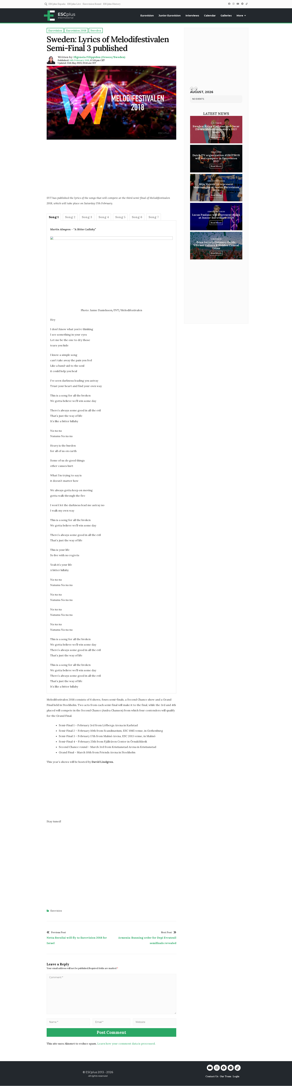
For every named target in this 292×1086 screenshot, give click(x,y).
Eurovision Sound (92, 4)
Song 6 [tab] (137, 217)
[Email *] (111, 1022)
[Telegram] (242, 3)
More (240, 15)
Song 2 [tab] (70, 217)
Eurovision (147, 15)
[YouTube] (237, 3)
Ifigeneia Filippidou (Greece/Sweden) (99, 57)
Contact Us (211, 1076)
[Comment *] (111, 1013)
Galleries (226, 15)
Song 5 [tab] (120, 217)
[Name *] (68, 1022)
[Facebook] (229, 3)
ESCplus (91, 1072)
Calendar (210, 15)
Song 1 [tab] (54, 217)
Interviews (192, 15)
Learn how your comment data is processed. (126, 1043)
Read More (216, 137)
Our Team (225, 1076)
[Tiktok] (238, 1068)
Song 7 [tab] (154, 217)
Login (236, 1076)
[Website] (154, 1022)
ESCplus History (111, 4)
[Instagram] (233, 3)
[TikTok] (247, 3)
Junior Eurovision (170, 15)
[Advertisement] (111, 168)
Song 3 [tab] (87, 217)
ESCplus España (56, 4)
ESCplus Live (74, 4)
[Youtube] (210, 1068)
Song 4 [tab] (104, 217)
